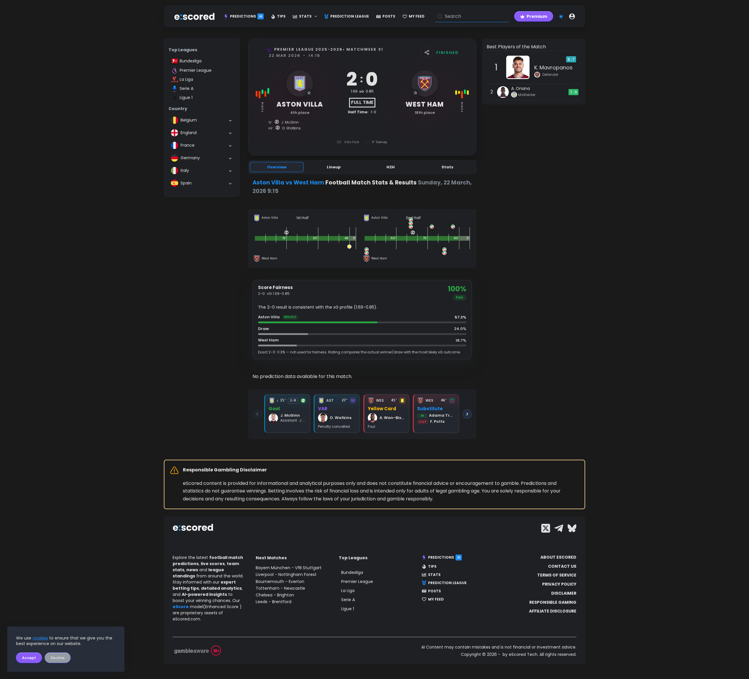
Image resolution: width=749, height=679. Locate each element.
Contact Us (562, 566)
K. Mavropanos (553, 67)
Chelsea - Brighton (275, 595)
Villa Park (351, 142)
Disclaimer (563, 593)
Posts (388, 16)
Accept (29, 658)
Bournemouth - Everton (280, 581)
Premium (537, 16)
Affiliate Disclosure (552, 611)
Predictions (246, 16)
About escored (558, 557)
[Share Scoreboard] (427, 52)
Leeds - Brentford (273, 602)
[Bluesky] (572, 528)
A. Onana (520, 88)
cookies (40, 638)
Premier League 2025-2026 (308, 49)
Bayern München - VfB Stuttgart (289, 568)
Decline (58, 658)
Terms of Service (556, 575)
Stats (305, 16)
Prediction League (349, 16)
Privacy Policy (559, 584)
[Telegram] (558, 528)
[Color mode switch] (561, 16)
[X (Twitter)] (545, 528)
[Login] (572, 16)
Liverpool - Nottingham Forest (286, 574)
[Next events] (467, 414)
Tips (281, 16)
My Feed (417, 16)
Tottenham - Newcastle (280, 588)
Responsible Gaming (552, 602)
